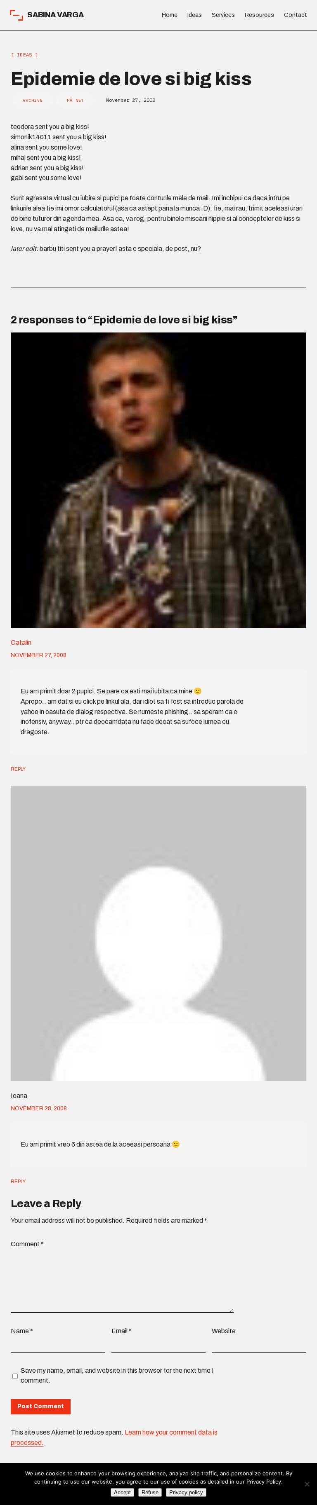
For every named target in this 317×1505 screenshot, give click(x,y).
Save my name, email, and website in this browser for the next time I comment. (117, 1375)
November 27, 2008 (38, 655)
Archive (33, 100)
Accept (122, 1492)
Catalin (21, 642)
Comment (27, 1244)
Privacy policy (186, 1492)
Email (121, 1330)
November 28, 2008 (39, 1108)
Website (224, 1330)
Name (22, 1330)
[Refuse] (307, 1484)
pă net (75, 100)
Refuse (150, 1492)
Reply (18, 769)
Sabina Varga (55, 15)
